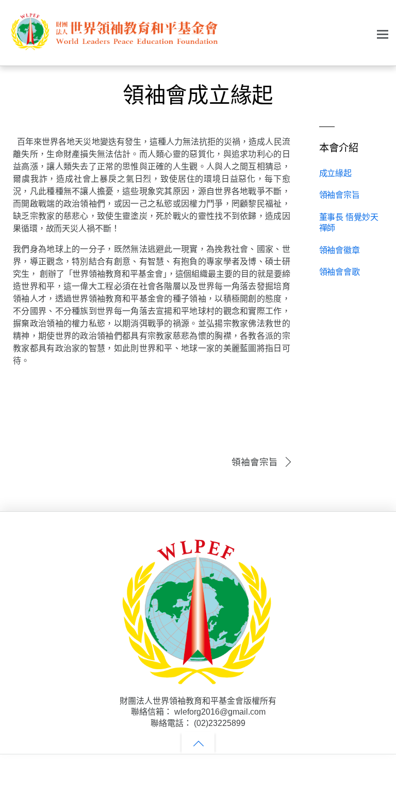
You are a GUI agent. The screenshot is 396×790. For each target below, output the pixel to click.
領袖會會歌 (339, 271)
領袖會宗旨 (255, 462)
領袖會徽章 (339, 250)
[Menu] (382, 33)
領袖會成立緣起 (198, 95)
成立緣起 (335, 173)
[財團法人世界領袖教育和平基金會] (114, 47)
